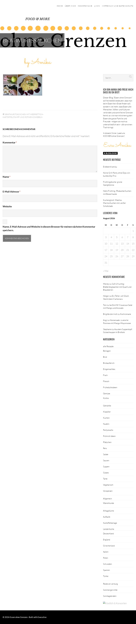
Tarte (105, 478)
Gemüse (106, 393)
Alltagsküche (108, 510)
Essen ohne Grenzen (18, 617)
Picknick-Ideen (109, 436)
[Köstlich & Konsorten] (115, 603)
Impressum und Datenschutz (117, 6)
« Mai (105, 270)
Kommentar (10, 142)
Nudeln (106, 424)
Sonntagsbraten (109, 596)
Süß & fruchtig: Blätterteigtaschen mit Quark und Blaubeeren (117, 287)
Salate (105, 454)
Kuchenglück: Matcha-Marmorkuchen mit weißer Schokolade (114, 203)
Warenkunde (108, 503)
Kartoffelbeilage (110, 523)
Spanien (106, 570)
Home (60, 6)
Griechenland (109, 545)
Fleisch (106, 381)
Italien (105, 552)
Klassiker (107, 411)
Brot (105, 357)
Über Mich (70, 6)
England (106, 539)
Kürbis (106, 398)
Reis (105, 448)
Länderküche (108, 529)
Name (6, 176)
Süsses (106, 472)
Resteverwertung (110, 584)
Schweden (107, 564)
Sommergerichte (110, 590)
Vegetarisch (108, 485)
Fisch (105, 375)
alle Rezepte (108, 346)
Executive (42, 617)
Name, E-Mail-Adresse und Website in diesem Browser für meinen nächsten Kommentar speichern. (49, 228)
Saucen (106, 460)
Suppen (106, 466)
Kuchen (106, 418)
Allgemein (107, 498)
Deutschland (108, 533)
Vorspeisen (107, 491)
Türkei (106, 576)
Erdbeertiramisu (110, 166)
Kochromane (85, 6)
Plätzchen (107, 442)
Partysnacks (108, 430)
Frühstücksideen (110, 387)
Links (97, 6)
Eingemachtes (109, 369)
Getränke (107, 405)
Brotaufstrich (108, 363)
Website (7, 206)
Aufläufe (106, 517)
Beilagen (107, 351)
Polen (105, 558)
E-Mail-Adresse (11, 191)
